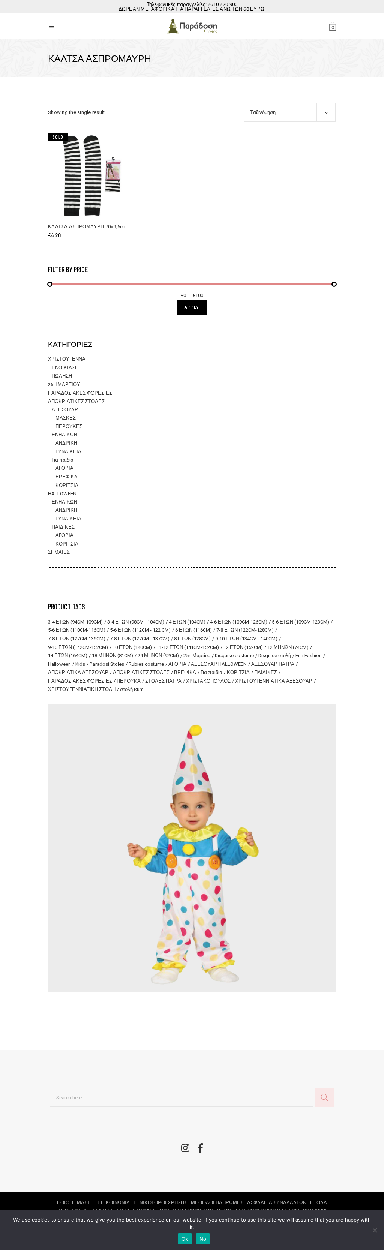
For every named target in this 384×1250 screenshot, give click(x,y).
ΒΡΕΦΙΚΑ (67, 476)
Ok (185, 1239)
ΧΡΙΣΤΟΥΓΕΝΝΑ (67, 359)
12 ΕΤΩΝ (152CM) (243, 647)
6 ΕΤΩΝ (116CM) (193, 630)
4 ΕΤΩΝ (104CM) (187, 621)
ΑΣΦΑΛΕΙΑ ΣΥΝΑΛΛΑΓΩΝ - (278, 1202)
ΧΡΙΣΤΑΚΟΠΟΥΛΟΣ (208, 681)
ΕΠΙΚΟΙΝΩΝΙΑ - (116, 1202)
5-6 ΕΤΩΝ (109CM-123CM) (300, 621)
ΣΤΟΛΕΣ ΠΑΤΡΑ (163, 681)
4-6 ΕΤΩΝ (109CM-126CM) (238, 621)
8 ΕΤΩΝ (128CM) (192, 638)
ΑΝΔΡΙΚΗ (66, 443)
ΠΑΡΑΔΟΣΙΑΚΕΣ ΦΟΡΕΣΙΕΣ (80, 393)
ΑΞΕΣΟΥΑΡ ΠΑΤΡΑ (272, 664)
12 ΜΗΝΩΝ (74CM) (288, 647)
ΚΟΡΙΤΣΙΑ (67, 485)
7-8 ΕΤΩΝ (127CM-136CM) (76, 638)
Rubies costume (146, 664)
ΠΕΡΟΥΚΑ (129, 681)
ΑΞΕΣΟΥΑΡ (65, 409)
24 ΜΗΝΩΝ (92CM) (158, 655)
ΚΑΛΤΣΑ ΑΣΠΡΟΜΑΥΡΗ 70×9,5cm (87, 226)
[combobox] (290, 112)
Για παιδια (63, 459)
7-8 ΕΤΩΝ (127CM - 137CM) (140, 638)
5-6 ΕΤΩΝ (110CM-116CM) (76, 630)
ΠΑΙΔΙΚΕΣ (63, 527)
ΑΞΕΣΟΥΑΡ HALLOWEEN (219, 664)
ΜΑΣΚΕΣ (66, 417)
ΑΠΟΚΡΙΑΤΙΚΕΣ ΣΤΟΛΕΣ (76, 401)
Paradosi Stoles (107, 664)
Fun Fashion (309, 655)
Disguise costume (234, 655)
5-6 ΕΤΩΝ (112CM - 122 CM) (140, 630)
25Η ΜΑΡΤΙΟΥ (64, 384)
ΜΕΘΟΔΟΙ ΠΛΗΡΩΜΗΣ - (219, 1202)
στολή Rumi (132, 689)
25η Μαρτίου (196, 655)
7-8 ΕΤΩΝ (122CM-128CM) (245, 630)
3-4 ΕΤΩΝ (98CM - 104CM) (135, 621)
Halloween (59, 664)
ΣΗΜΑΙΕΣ (59, 552)
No (203, 1239)
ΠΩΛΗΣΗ (62, 375)
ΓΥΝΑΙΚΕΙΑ (68, 451)
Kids (80, 664)
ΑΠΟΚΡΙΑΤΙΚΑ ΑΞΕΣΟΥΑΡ (78, 672)
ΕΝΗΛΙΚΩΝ (64, 434)
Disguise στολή (274, 655)
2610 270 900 (222, 4)
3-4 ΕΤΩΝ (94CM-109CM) (75, 621)
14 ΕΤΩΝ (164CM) (67, 655)
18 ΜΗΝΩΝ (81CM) (112, 655)
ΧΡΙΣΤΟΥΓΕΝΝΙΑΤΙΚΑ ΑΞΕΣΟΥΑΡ (273, 681)
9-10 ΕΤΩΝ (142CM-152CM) (78, 647)
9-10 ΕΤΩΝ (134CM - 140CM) (246, 638)
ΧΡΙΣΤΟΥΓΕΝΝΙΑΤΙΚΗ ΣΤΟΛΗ (82, 689)
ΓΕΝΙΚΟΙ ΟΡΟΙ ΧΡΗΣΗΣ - (162, 1202)
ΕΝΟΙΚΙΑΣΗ (65, 367)
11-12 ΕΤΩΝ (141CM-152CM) (187, 647)
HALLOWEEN (62, 493)
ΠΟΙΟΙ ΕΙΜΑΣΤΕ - (77, 1202)
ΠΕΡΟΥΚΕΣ (69, 426)
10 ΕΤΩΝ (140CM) (132, 647)
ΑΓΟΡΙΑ (65, 468)
